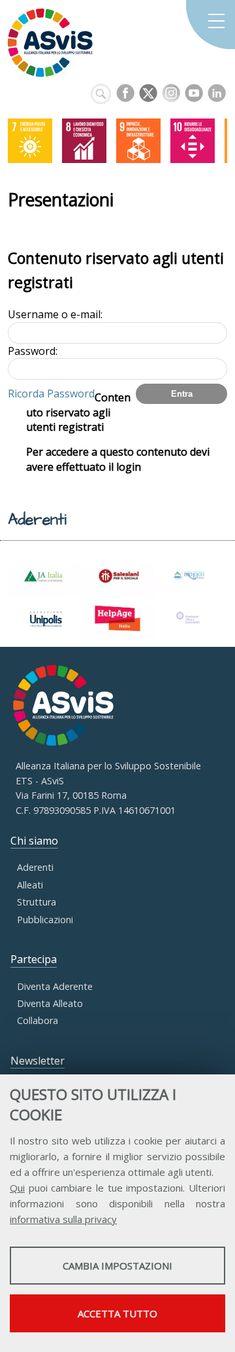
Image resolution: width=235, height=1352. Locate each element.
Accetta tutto (117, 1313)
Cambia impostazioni (117, 1265)
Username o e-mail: (55, 314)
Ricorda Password (51, 393)
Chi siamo (34, 840)
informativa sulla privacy (63, 1219)
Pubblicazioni (45, 919)
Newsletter (37, 1060)
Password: (32, 351)
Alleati (30, 885)
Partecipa (33, 959)
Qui (17, 1187)
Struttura (36, 902)
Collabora (37, 1020)
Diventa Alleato (50, 1003)
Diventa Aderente (55, 986)
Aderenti (35, 867)
